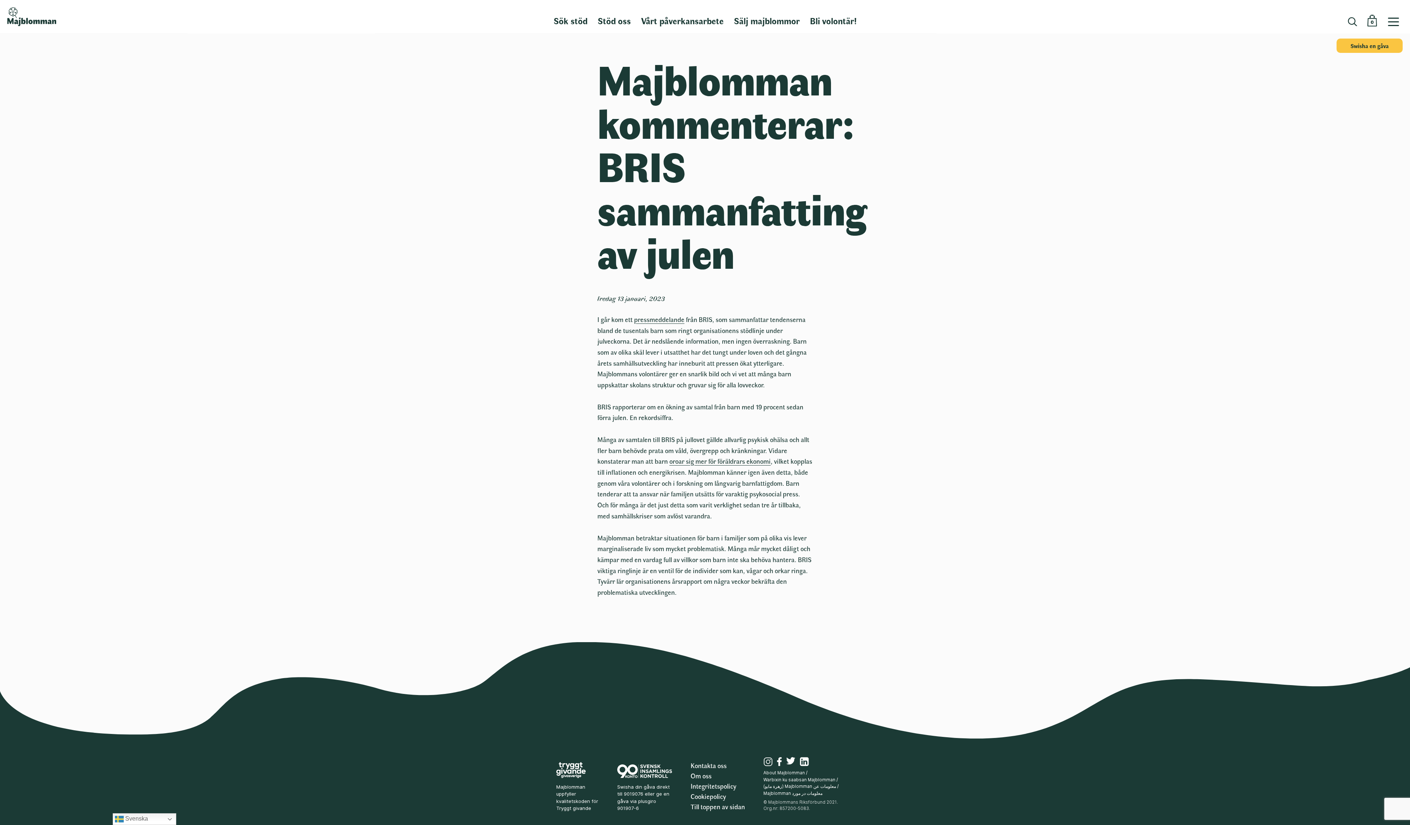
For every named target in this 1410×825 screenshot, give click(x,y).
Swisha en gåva (1370, 46)
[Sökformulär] (1352, 21)
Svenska (136, 818)
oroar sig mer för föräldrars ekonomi (720, 461)
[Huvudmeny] (1396, 16)
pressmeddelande (659, 319)
